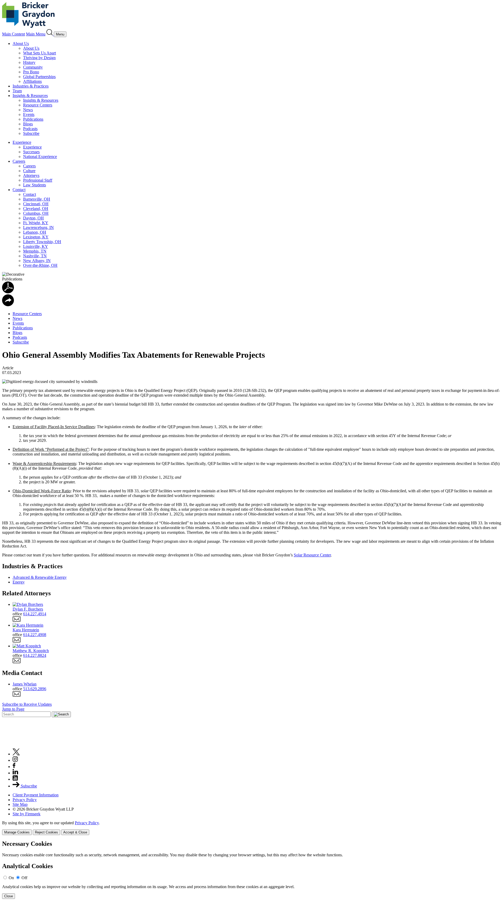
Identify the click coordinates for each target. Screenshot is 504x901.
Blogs (28, 124)
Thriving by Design (39, 57)
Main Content (13, 34)
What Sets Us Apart (39, 53)
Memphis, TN (34, 251)
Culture (29, 170)
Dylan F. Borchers (28, 609)
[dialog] (252, 828)
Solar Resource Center (312, 555)
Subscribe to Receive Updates (27, 704)
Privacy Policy (25, 799)
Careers (19, 161)
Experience (22, 142)
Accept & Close (75, 832)
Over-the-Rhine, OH (40, 265)
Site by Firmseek (26, 814)
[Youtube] (15, 779)
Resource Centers (37, 105)
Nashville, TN (35, 256)
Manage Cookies (17, 832)
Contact (19, 189)
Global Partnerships (39, 76)
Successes (31, 152)
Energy (19, 582)
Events (28, 114)
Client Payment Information (36, 795)
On (11, 878)
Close (8, 896)
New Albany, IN (37, 260)
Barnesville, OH (36, 199)
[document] (252, 869)
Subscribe (31, 133)
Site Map (20, 804)
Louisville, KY (35, 246)
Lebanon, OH (34, 232)
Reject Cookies (46, 832)
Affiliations (32, 81)
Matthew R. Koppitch (31, 650)
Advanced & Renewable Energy (40, 577)
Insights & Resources (30, 95)
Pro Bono (31, 72)
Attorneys (31, 175)
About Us (21, 43)
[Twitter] (16, 754)
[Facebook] (14, 766)
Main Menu (35, 34)
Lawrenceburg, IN (38, 227)
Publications (33, 119)
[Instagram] (15, 760)
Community (33, 67)
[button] (8, 305)
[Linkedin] (15, 773)
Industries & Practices (31, 86)
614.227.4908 (34, 634)
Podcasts (30, 128)
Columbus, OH (36, 213)
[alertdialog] (252, 869)
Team (17, 91)
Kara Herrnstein (26, 630)
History (29, 62)
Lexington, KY (36, 237)
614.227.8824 (34, 655)
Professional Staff (37, 180)
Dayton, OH (33, 218)
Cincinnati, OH (36, 204)
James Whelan (24, 684)
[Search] (50, 34)
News (28, 109)
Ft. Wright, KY (35, 223)
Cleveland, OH (35, 208)
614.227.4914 (34, 614)
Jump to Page (13, 709)
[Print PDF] (8, 292)
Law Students (34, 185)
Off (24, 878)
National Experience (40, 156)
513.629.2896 (34, 689)
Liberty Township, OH (42, 241)
